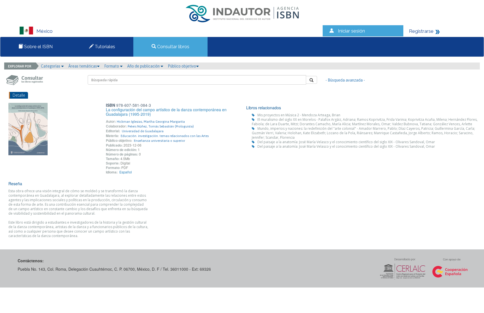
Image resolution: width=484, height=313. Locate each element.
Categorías (51, 66)
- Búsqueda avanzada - (345, 80)
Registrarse (421, 31)
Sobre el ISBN (38, 46)
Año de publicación (143, 66)
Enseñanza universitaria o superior (159, 141)
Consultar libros (172, 46)
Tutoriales (104, 46)
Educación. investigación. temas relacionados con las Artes (165, 136)
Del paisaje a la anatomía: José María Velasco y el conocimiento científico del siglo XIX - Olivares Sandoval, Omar (346, 142)
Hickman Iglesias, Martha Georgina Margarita (151, 122)
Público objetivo (182, 66)
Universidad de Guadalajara (143, 131)
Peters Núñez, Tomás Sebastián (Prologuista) (161, 126)
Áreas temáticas (82, 66)
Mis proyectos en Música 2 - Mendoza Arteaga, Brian (298, 115)
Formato (112, 66)
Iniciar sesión (351, 31)
